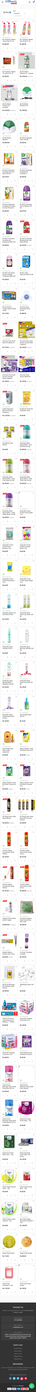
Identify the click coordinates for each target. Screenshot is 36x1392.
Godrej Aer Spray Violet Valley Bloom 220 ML (8, 716)
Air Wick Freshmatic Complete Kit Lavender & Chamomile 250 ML (26, 172)
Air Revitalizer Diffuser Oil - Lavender (6, 105)
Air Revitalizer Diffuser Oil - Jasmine (26, 72)
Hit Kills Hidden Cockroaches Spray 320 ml (26, 852)
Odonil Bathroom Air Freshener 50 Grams (26, 1053)
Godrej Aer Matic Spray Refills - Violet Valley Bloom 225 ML (9, 512)
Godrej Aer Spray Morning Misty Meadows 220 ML (8, 682)
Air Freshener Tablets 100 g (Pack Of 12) (9, 40)
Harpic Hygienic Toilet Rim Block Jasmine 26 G (9, 784)
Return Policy (18, 1351)
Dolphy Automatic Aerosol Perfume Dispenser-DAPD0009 (7, 411)
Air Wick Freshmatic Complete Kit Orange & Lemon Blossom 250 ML (8, 207)
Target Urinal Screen (26, 1253)
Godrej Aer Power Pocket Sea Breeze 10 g (8, 580)
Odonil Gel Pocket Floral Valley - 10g (25, 1119)
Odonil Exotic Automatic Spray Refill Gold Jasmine (26, 1086)
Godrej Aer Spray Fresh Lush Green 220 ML (26, 614)
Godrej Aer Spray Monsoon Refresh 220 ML (27, 648)
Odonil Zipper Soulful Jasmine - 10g (8, 1220)
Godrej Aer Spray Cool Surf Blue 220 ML (9, 613)
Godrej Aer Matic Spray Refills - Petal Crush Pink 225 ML (26, 478)
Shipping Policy (18, 1356)
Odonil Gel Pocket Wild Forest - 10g (7, 1153)
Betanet (21, 1385)
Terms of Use (18, 1353)
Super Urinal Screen (8, 1253)
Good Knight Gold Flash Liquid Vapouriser (7, 750)
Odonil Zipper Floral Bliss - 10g (26, 1187)
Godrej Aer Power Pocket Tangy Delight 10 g (26, 580)
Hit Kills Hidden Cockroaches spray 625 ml (26, 886)
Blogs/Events (18, 1359)
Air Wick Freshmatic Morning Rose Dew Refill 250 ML (26, 240)
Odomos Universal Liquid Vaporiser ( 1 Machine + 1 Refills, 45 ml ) (8, 1021)
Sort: (14, 11)
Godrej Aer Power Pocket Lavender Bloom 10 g (25, 546)
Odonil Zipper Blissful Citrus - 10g (9, 1187)
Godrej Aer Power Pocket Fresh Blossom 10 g (7, 546)
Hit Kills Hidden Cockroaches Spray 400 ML (8, 886)
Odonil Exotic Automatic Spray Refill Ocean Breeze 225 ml (9, 1120)
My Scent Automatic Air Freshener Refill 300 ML (8, 986)
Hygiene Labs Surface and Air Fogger (9, 919)
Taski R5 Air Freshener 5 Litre (7, 1284)
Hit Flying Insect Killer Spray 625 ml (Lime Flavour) (26, 818)
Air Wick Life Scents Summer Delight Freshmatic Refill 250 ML (8, 275)
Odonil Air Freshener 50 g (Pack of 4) (26, 1019)
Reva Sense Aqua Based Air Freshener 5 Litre (26, 1220)
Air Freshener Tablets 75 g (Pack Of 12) (9, 72)
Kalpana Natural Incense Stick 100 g (8, 953)
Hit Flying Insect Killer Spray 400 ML (9, 817)
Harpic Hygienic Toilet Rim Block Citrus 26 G (26, 749)
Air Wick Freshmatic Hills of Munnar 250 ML (26, 206)
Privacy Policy (18, 1348)
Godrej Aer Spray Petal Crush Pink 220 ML (26, 682)
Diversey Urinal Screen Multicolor (25, 375)
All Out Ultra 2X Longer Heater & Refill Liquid (9, 308)
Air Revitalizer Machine (6, 138)
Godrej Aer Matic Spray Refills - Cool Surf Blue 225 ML (26, 444)
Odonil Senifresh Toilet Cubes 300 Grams (25, 1154)
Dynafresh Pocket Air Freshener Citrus (26, 409)
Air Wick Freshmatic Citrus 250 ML (26, 138)
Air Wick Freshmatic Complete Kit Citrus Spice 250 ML (8, 171)
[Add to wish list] (16, 21)
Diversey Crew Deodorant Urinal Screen (25, 308)
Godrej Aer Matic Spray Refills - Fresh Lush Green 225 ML (8, 478)
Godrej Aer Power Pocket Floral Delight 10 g (26, 512)
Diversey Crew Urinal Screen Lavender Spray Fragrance (8, 376)
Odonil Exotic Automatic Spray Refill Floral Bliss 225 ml (9, 1086)
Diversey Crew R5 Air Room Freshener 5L (8, 342)
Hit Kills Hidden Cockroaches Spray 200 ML (8, 852)
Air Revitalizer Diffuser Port (24, 104)
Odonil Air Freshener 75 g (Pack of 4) (8, 1053)
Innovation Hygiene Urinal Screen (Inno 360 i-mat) (26, 920)
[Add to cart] (14, 48)
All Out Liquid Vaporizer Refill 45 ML (27, 273)
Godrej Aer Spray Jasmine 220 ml (7, 647)
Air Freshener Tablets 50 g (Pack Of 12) (26, 40)
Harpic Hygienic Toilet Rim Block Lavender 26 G (26, 784)
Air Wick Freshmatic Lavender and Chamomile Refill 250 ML (8, 241)
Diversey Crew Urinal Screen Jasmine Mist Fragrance (26, 342)
